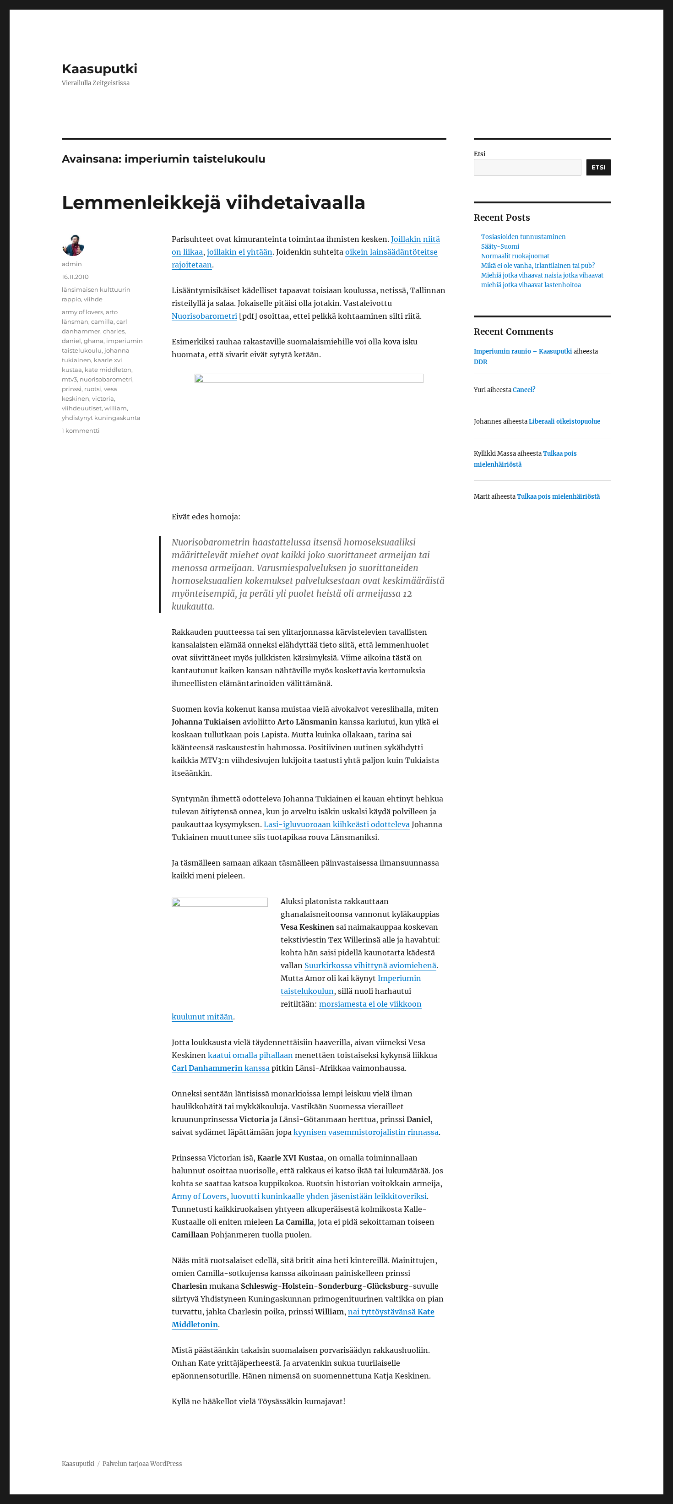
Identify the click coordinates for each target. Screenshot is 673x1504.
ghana (93, 340)
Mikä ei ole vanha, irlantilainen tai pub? (538, 266)
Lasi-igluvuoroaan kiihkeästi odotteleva (337, 824)
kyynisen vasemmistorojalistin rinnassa (366, 1132)
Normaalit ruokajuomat (515, 256)
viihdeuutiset (82, 408)
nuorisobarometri (106, 379)
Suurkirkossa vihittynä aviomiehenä (370, 965)
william (115, 408)
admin (72, 263)
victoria (103, 398)
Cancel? (524, 390)
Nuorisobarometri (204, 316)
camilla (102, 321)
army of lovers (82, 312)
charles (114, 331)
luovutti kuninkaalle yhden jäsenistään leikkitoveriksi (329, 1196)
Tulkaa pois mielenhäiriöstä (558, 497)
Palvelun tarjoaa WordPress (142, 1464)
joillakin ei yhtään (239, 251)
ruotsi (92, 388)
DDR (480, 362)
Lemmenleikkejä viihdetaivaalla (214, 202)
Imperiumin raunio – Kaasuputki (523, 351)
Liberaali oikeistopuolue (564, 421)
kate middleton (108, 369)
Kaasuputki (99, 68)
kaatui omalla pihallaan (250, 1055)
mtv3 (69, 379)
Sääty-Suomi (500, 247)
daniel (71, 340)
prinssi (71, 388)
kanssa (221, 1068)
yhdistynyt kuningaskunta (101, 417)
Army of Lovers (199, 1196)
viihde (93, 299)
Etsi (480, 154)
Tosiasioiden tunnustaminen (523, 237)
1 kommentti (81, 430)
